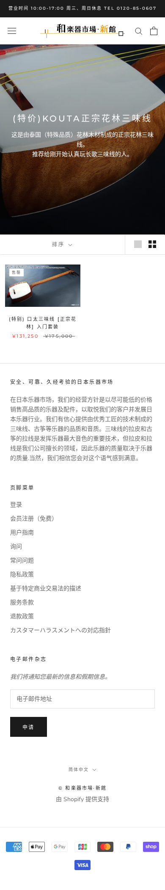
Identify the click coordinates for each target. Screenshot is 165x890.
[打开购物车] (153, 31)
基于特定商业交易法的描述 (45, 588)
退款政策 (22, 616)
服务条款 (22, 602)
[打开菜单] (12, 31)
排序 (59, 244)
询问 (16, 547)
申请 (28, 727)
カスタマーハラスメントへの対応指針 (60, 630)
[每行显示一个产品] (138, 244)
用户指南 (22, 533)
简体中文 (79, 769)
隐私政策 (22, 574)
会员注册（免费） (34, 519)
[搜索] (139, 30)
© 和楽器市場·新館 (82, 788)
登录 (16, 505)
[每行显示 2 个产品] (152, 244)
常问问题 (22, 561)
